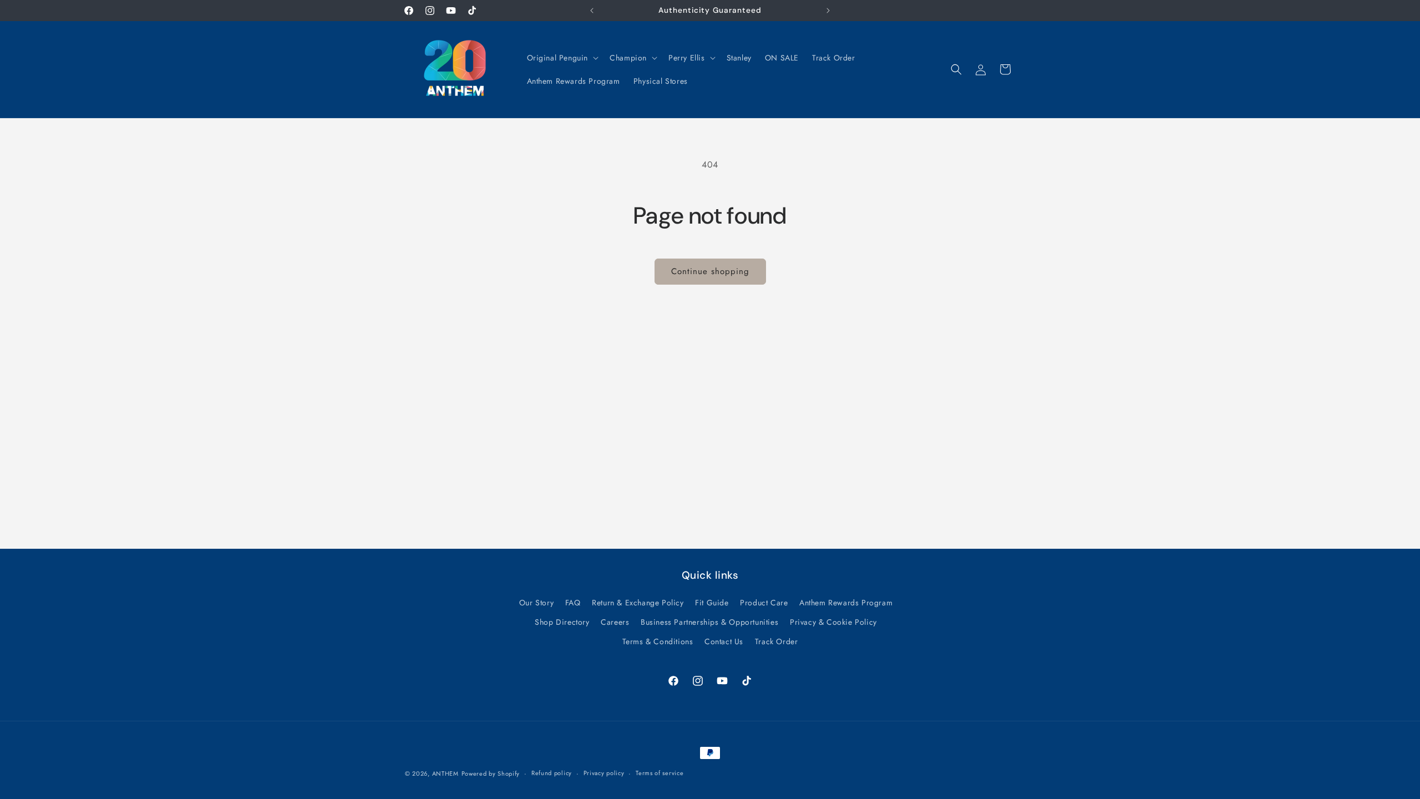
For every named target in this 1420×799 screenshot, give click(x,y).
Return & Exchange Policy (637, 602)
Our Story (536, 602)
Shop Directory (562, 622)
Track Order (776, 641)
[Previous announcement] (592, 10)
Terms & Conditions (657, 641)
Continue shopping (710, 271)
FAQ (573, 602)
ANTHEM (445, 773)
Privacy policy (604, 772)
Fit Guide (711, 602)
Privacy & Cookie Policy (833, 622)
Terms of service (659, 772)
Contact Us (723, 641)
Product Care (764, 602)
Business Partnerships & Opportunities (709, 622)
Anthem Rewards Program (845, 602)
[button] (562, 57)
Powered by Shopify (491, 773)
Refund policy (551, 772)
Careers (615, 622)
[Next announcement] (828, 10)
